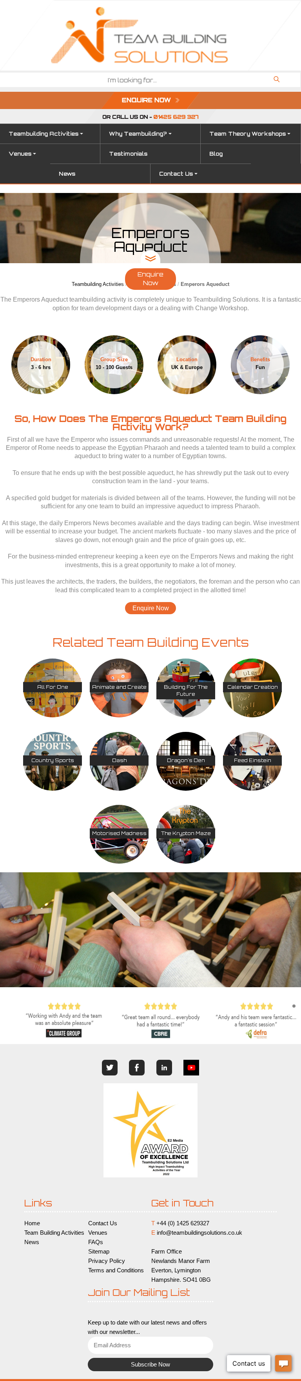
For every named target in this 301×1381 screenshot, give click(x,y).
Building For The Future (186, 690)
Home (32, 1223)
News (67, 174)
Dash (119, 760)
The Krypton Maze (186, 833)
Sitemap (98, 1251)
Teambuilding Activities (43, 134)
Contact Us (176, 174)
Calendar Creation (252, 687)
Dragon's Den (186, 760)
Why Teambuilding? (138, 134)
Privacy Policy (106, 1261)
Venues (20, 154)
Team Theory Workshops (247, 134)
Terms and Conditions (116, 1270)
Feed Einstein (252, 760)
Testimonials (128, 154)
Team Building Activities (54, 1233)
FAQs (95, 1242)
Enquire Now (150, 279)
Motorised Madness (119, 833)
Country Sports (52, 760)
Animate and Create (119, 687)
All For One (52, 687)
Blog (216, 154)
